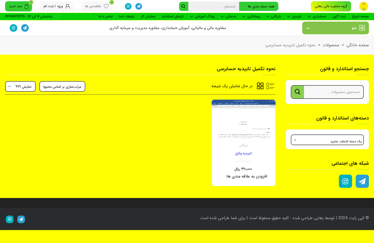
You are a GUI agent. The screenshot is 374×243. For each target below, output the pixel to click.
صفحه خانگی (358, 45)
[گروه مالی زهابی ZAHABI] (364, 6)
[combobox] (327, 139)
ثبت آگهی (339, 16)
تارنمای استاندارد (173, 16)
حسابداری (319, 16)
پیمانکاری (253, 16)
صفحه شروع (360, 16)
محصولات (331, 45)
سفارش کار (148, 16)
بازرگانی (276, 16)
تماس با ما (105, 16)
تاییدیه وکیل (243, 153)
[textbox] (327, 139)
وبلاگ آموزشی (204, 16)
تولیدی (296, 16)
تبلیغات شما (127, 16)
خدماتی (231, 16)
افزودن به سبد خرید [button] (237, 180)
